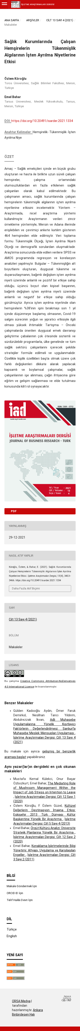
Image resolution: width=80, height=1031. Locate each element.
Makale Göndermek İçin (22, 886)
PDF (13, 511)
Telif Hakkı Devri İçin (20, 900)
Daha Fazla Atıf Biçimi (26, 588)
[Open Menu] (4, 4)
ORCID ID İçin (15, 893)
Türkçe (12, 929)
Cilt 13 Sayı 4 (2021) (59, 20)
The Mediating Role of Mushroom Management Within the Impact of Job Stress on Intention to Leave (44, 788)
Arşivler (32, 20)
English (12, 936)
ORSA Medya (21, 1001)
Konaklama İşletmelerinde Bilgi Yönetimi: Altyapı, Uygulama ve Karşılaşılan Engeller (44, 850)
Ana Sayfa (11, 20)
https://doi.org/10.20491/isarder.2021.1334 (42, 121)
